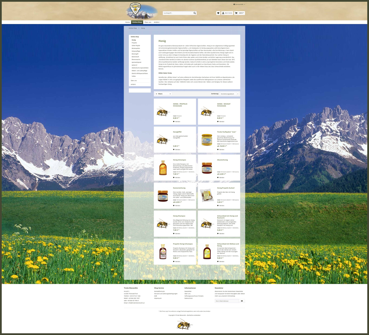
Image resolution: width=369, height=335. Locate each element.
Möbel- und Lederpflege (139, 71)
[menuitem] (180, 13)
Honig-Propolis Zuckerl (225, 188)
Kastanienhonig (179, 188)
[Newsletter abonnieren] (242, 301)
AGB (155, 296)
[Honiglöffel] (163, 140)
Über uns (134, 80)
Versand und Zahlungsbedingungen (165, 294)
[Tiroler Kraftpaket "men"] (207, 140)
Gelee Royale (136, 45)
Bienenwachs (136, 59)
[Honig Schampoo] (163, 167)
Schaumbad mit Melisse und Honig (228, 245)
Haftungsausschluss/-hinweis (193, 296)
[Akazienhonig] (207, 167)
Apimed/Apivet (136, 62)
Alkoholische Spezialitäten (140, 68)
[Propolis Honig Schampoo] (163, 252)
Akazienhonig (222, 160)
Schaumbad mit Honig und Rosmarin (227, 217)
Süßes (134, 76)
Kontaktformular (159, 291)
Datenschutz (188, 298)
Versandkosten (172, 311)
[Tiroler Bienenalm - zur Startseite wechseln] (142, 11)
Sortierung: (215, 94)
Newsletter (188, 291)
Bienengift (135, 54)
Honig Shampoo (179, 216)
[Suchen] (195, 13)
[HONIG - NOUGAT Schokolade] (207, 112)
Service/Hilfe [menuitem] (239, 4)
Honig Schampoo (179, 160)
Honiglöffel (177, 132)
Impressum (158, 298)
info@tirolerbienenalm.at (136, 303)
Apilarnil (134, 65)
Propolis (134, 43)
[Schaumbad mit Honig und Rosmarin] (207, 224)
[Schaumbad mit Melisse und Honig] (207, 252)
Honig (134, 40)
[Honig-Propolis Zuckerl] (207, 196)
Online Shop (135, 37)
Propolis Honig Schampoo (183, 244)
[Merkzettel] (218, 13)
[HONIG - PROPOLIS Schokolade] (163, 112)
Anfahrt (133, 84)
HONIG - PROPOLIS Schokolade (180, 105)
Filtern (160, 94)
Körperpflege (136, 51)
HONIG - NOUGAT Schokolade (223, 105)
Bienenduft (135, 57)
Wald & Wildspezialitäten (140, 73)
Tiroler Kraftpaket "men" (226, 132)
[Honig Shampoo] (163, 224)
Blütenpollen (136, 48)
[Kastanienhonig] (163, 196)
